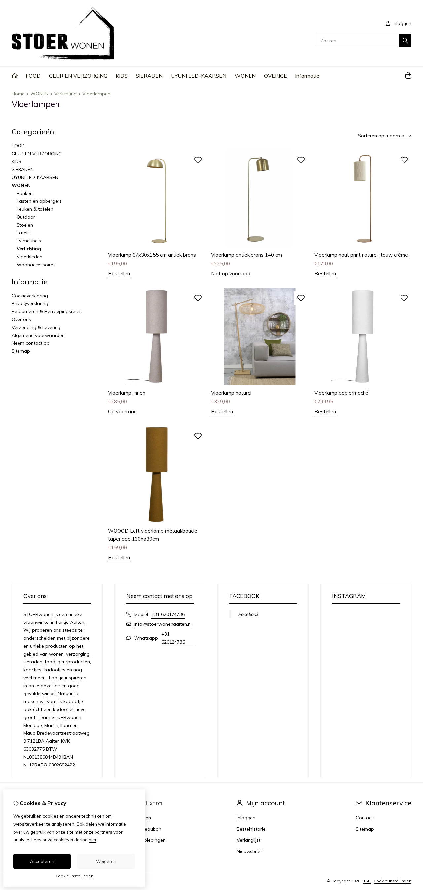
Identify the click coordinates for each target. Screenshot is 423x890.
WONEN (245, 75)
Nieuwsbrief (249, 851)
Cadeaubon (148, 829)
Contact (364, 818)
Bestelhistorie (251, 829)
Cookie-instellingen (392, 880)
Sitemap (21, 351)
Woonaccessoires (36, 264)
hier (92, 839)
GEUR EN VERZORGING (78, 75)
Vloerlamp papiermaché (341, 393)
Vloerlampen (96, 94)
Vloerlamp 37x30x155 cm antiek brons (152, 255)
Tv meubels (29, 241)
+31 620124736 (168, 614)
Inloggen (246, 818)
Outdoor (26, 217)
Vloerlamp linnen (126, 393)
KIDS (122, 75)
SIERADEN (149, 75)
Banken (25, 193)
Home (18, 94)
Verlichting (65, 94)
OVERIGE (275, 75)
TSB (367, 880)
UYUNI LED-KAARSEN (198, 75)
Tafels (23, 233)
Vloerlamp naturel (231, 393)
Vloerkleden (29, 257)
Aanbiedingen (150, 840)
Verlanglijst (248, 840)
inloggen (401, 23)
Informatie (307, 75)
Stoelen (25, 225)
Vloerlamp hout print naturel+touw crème (361, 255)
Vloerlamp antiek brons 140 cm (246, 255)
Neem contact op (31, 343)
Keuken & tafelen (35, 209)
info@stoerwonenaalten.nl (163, 624)
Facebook (248, 614)
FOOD (33, 75)
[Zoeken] (405, 40)
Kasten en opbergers (39, 201)
